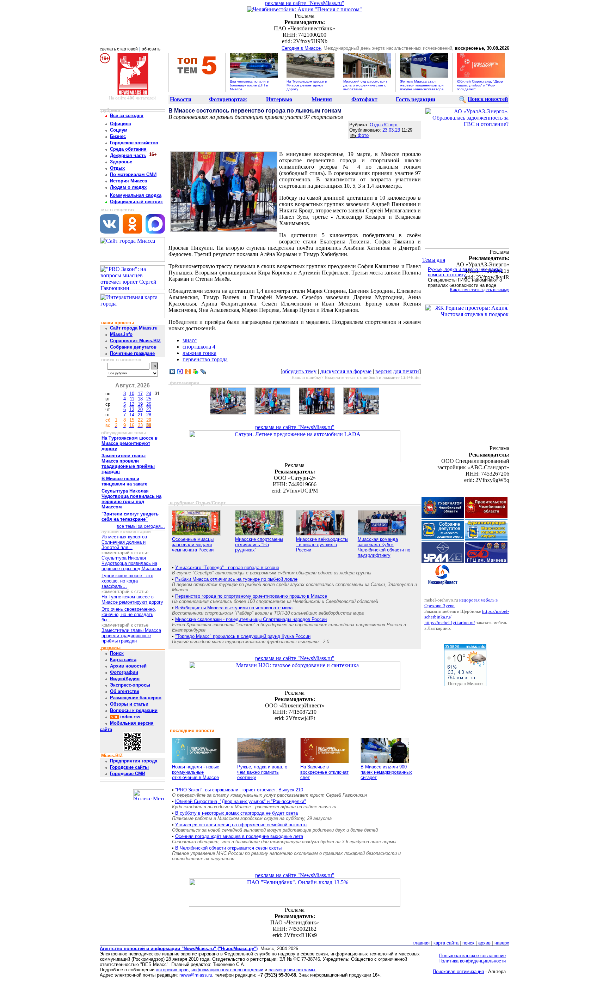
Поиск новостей (488, 99)
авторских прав (172, 969)
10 (131, 393)
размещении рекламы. (292, 969)
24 (148, 393)
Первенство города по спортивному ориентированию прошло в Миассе (251, 596)
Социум (119, 130)
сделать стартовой (119, 49)
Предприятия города (133, 760)
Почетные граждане (132, 353)
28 (148, 414)
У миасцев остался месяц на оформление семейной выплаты (241, 824)
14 (131, 414)
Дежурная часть (128, 155)
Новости (180, 99)
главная (421, 943)
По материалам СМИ (133, 174)
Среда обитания (128, 149)
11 (132, 399)
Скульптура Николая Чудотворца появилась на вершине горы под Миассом (131, 563)
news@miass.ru (195, 975)
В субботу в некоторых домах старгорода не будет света (236, 813)
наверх (501, 943)
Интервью (279, 99)
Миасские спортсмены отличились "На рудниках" (259, 545)
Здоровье (121, 161)
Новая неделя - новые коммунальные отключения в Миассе (195, 772)
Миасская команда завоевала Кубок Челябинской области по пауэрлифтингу (384, 547)
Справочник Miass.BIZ (135, 340)
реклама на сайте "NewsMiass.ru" (304, 3)
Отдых (117, 168)
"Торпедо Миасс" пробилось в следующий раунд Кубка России (242, 636)
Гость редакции (415, 99)
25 (148, 399)
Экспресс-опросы (130, 685)
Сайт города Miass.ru (134, 328)
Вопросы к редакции (134, 710)
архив (484, 943)
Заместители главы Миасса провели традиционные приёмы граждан (131, 636)
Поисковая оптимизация (458, 971)
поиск (468, 943)
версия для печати (397, 371)
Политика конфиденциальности (472, 961)
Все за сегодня (126, 115)
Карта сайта (123, 659)
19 (140, 404)
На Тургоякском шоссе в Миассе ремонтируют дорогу (307, 85)
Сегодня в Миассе (301, 48)
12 (131, 404)
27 (148, 409)
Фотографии (124, 672)
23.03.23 (391, 130)
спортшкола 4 (199, 347)
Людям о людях (128, 187)
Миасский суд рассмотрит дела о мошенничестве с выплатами (365, 85)
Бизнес (118, 136)
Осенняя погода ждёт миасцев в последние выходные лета (239, 836)
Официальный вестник (136, 201)
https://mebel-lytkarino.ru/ (449, 622)
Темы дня (433, 260)
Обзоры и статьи (129, 704)
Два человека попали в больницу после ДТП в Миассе (249, 85)
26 (148, 404)
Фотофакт (364, 99)
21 (140, 414)
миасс (190, 340)
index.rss (129, 716)
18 (140, 399)
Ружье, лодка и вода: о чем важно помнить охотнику (262, 772)
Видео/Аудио (125, 678)
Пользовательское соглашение (472, 955)
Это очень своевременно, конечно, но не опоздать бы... (129, 614)
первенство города (205, 359)
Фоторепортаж (228, 99)
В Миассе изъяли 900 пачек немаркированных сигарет (386, 772)
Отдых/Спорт (384, 124)
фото (362, 135)
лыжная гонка (199, 353)
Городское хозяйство (134, 142)
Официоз (120, 123)
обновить (151, 49)
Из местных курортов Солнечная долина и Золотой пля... (124, 542)
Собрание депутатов (133, 347)
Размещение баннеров (135, 697)
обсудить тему (299, 371)
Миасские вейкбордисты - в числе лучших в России (322, 545)
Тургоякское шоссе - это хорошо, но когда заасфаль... (127, 581)
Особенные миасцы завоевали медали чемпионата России (193, 545)
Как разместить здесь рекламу (479, 289)
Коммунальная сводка (135, 195)
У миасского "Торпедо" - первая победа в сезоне (227, 567)
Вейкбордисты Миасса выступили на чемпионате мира (234, 607)
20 (140, 409)
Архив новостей (128, 666)
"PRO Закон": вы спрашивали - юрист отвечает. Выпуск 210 (239, 789)
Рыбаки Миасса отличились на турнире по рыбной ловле (236, 579)
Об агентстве (124, 691)
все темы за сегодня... (141, 526)
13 (131, 409)
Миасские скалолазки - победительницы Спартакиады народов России (251, 619)
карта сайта (446, 943)
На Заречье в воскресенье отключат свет (324, 772)
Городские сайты (129, 767)
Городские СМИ (127, 773)
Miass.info (121, 334)
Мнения (322, 99)
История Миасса (128, 180)
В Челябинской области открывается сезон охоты (228, 848)
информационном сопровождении (227, 969)
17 (140, 393)
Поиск (117, 653)
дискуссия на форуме (345, 371)
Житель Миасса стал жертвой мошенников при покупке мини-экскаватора (422, 85)
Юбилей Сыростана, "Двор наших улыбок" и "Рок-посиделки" (480, 85)
